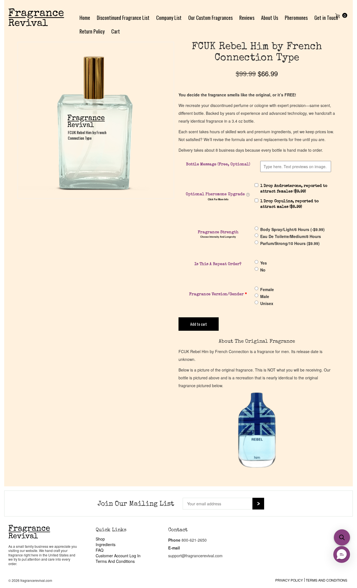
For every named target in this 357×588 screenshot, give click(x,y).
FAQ (99, 550)
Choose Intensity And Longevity (218, 237)
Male (264, 296)
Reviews (246, 17)
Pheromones (296, 17)
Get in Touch (326, 17)
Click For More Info (218, 199)
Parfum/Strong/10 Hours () (290, 243)
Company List (169, 17)
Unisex (266, 303)
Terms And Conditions (115, 561)
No (263, 270)
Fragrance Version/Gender (218, 294)
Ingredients (105, 544)
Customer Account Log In (118, 555)
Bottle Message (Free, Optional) (218, 164)
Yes (263, 263)
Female (267, 289)
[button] (342, 537)
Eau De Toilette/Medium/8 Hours (290, 236)
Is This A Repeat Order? (218, 264)
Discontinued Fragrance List (123, 17)
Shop (100, 539)
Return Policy (92, 31)
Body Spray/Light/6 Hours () (292, 229)
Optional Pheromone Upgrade (215, 194)
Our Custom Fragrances (210, 17)
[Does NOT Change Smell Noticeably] (248, 194)
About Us (269, 17)
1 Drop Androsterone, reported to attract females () (293, 189)
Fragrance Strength (218, 232)
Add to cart (198, 324)
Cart (115, 31)
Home (84, 17)
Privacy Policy (289, 580)
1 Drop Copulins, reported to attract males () (289, 204)
